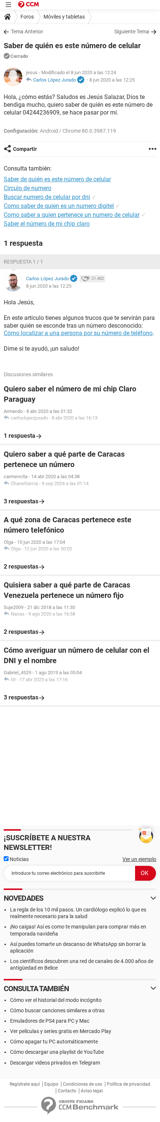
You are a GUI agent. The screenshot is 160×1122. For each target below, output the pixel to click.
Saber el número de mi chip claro (47, 223)
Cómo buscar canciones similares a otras (57, 1010)
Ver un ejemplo (139, 859)
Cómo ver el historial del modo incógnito (56, 1000)
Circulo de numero (27, 188)
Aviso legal (92, 1090)
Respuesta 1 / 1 (23, 262)
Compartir (25, 149)
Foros (27, 17)
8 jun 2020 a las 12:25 (112, 80)
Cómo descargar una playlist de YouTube (57, 1052)
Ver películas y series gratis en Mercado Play (60, 1031)
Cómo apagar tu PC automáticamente (54, 1042)
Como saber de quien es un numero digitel (59, 205)
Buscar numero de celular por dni (47, 197)
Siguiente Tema (131, 31)
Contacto (67, 1090)
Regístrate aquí (25, 1084)
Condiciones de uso (82, 1084)
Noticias (19, 859)
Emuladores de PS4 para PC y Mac (49, 1021)
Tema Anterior (27, 31)
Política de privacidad (128, 1084)
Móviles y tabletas (64, 17)
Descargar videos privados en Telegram (55, 1063)
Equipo (51, 1084)
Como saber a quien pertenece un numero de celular (72, 214)
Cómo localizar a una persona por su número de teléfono (78, 333)
